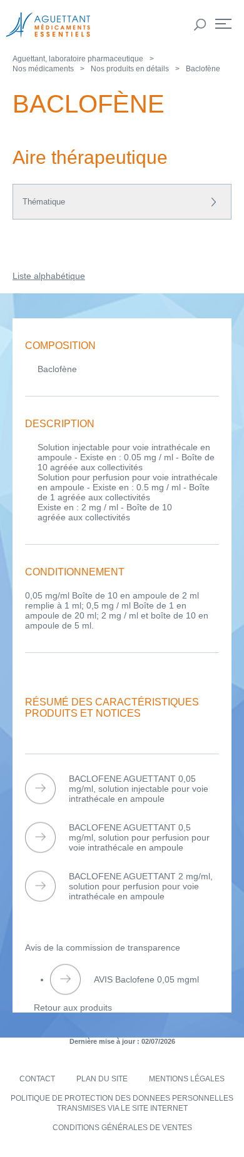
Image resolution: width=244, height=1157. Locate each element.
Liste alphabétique (49, 276)
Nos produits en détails (130, 68)
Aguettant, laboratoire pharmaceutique (78, 58)
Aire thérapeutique (90, 157)
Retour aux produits (73, 1008)
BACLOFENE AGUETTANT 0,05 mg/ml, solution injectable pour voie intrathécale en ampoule (138, 789)
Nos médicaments (43, 68)
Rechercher (200, 25)
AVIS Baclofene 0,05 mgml (146, 979)
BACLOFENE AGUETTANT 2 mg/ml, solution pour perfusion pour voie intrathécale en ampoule (141, 886)
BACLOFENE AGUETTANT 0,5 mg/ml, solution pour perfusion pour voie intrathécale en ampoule (139, 837)
